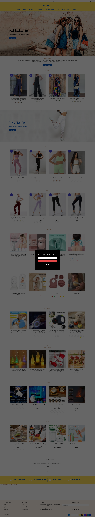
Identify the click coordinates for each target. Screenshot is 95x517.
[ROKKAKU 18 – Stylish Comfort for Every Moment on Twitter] (46, 264)
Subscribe (47, 261)
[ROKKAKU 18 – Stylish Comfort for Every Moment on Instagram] (51, 264)
